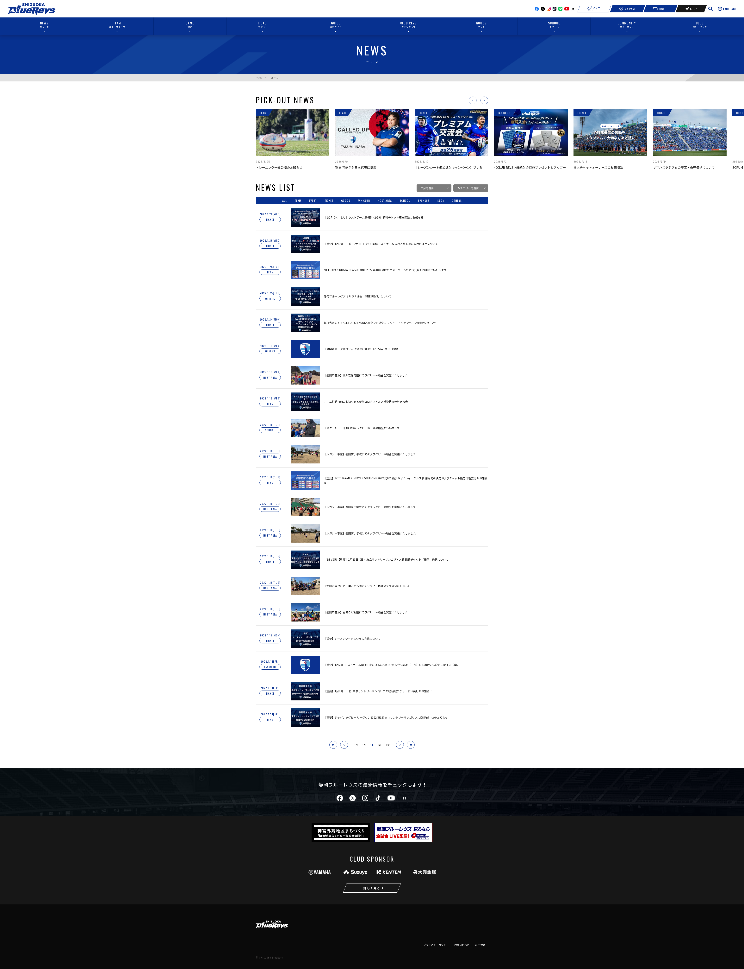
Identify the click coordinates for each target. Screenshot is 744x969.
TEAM (297, 200)
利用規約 (480, 945)
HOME (259, 77)
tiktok (378, 798)
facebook (537, 9)
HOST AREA (385, 200)
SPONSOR (424, 200)
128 (356, 745)
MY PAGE (630, 9)
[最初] (333, 745)
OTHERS (457, 200)
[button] (473, 100)
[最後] (411, 745)
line (560, 9)
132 (387, 745)
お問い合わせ (461, 945)
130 (372, 745)
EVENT (313, 200)
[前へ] (344, 745)
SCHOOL (405, 200)
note (573, 9)
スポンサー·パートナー (594, 8)
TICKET (663, 9)
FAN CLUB (364, 200)
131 (379, 745)
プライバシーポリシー (436, 945)
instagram (549, 9)
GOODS (345, 200)
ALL (284, 200)
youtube (566, 8)
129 (364, 745)
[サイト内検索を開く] (710, 8)
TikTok (554, 9)
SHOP (693, 9)
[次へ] (400, 745)
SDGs (440, 200)
